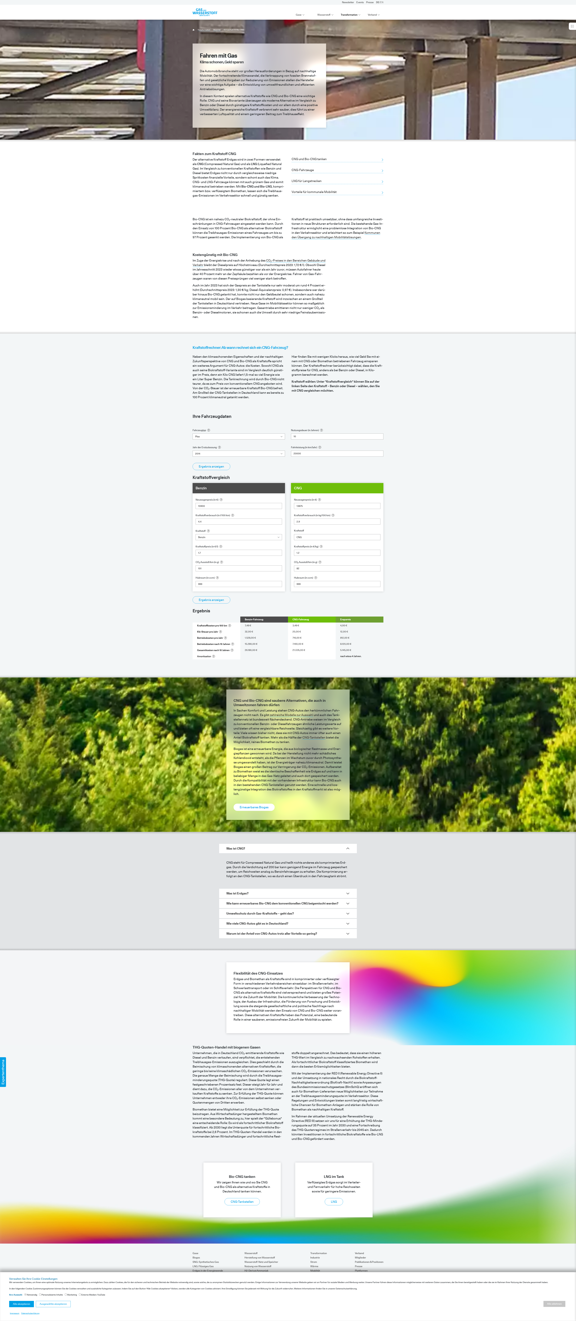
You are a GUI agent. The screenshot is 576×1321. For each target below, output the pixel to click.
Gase (299, 14)
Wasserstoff (323, 14)
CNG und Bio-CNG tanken (309, 159)
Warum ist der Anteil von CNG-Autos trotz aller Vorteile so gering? (271, 933)
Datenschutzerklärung (30, 1313)
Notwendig (31, 1295)
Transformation (349, 14)
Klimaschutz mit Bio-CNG (234, 30)
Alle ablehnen (554, 1303)
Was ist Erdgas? (237, 893)
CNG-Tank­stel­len (313, 737)
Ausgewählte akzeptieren (53, 1304)
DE (377, 2)
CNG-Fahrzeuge (303, 170)
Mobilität (216, 30)
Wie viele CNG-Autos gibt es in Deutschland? (257, 923)
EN (381, 2)
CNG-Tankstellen (242, 1202)
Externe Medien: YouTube (93, 1295)
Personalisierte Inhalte (52, 1295)
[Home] (193, 30)
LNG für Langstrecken (307, 181)
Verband (372, 14)
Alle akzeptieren (21, 1304)
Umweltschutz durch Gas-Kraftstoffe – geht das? (260, 913)
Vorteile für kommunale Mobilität (314, 192)
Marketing (72, 1295)
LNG (334, 1202)
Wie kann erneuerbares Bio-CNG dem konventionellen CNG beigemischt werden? (282, 903)
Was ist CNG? (235, 848)
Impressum (14, 1313)
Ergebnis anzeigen (211, 466)
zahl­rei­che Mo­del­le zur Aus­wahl (291, 715)
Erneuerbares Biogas (254, 807)
